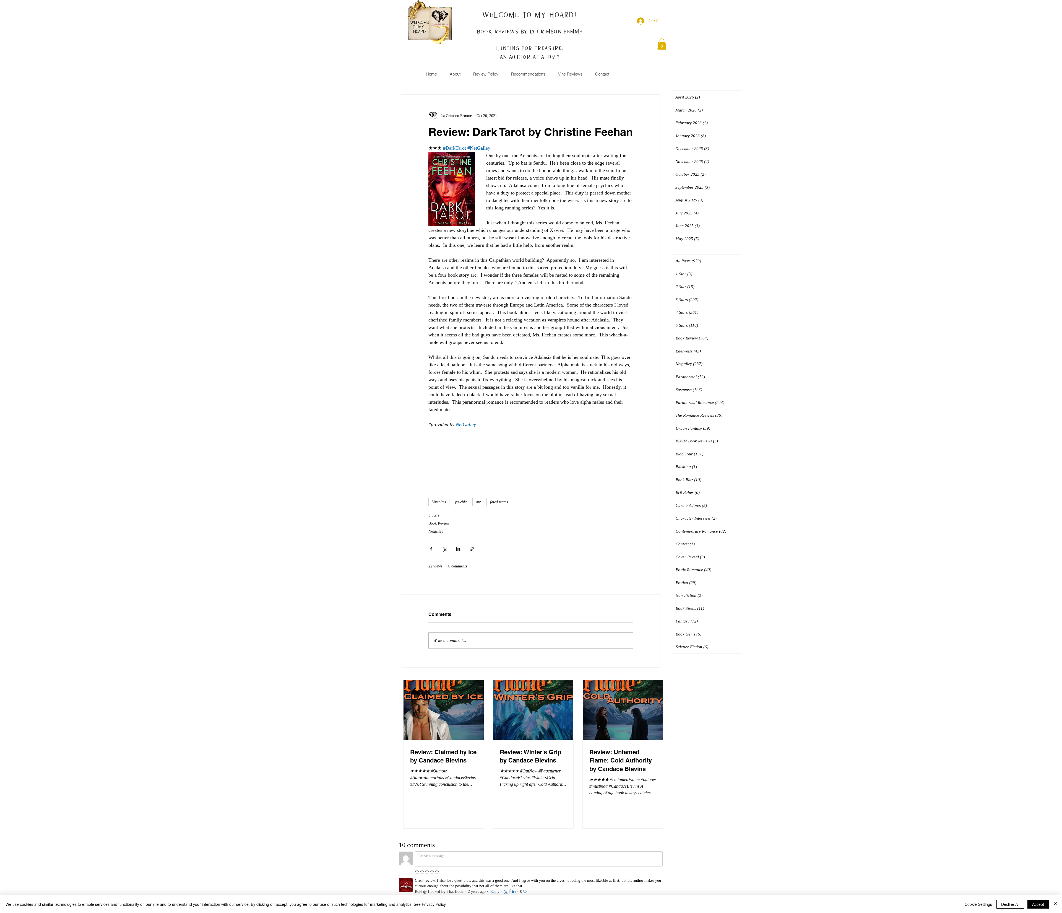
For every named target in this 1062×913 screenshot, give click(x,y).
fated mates (499, 502)
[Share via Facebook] (431, 549)
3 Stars (433, 515)
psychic (461, 502)
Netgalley (435, 531)
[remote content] (530, 456)
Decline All (1010, 904)
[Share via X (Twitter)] (444, 549)
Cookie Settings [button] (978, 904)
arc (478, 502)
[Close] (1055, 904)
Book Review (438, 523)
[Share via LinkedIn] (458, 549)
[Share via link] (471, 549)
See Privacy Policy (430, 904)
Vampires (439, 502)
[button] (662, 44)
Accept (1038, 904)
